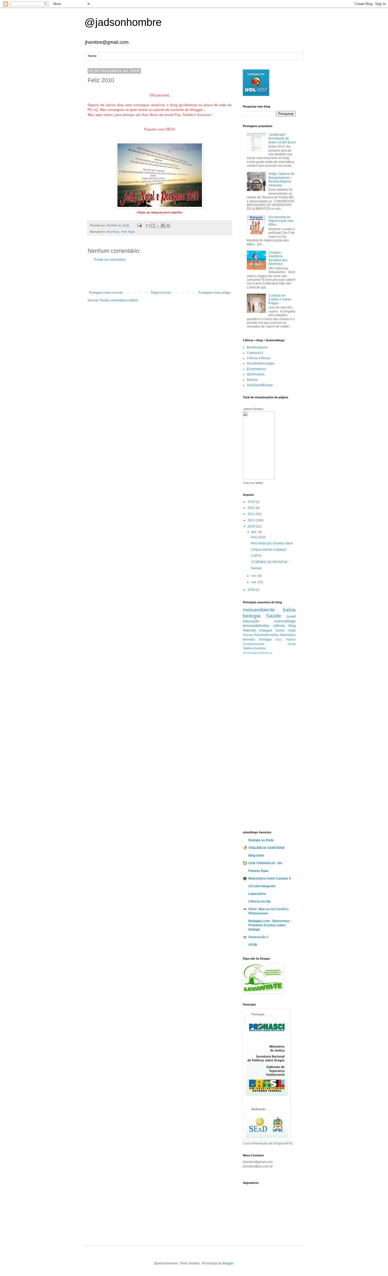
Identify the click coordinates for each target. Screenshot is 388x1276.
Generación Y (258, 937)
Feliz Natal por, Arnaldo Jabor (272, 543)
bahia (289, 610)
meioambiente (259, 610)
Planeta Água (258, 871)
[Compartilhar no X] (158, 225)
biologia (252, 616)
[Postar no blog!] (153, 225)
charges (265, 630)
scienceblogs (285, 621)
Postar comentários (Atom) (119, 300)
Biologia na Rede (261, 840)
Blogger (228, 1263)
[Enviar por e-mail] (148, 225)
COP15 (256, 556)
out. (254, 582)
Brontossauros (257, 347)
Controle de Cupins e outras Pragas (279, 299)
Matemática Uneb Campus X (269, 878)
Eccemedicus (256, 369)
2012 (252, 508)
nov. (254, 576)
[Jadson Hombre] (259, 478)
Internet (249, 630)
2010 (252, 520)
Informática (288, 635)
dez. (254, 532)
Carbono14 (255, 353)
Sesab (291, 644)
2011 (252, 514)
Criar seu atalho (253, 482)
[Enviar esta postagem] (139, 225)
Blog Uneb (256, 855)
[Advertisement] (159, 276)
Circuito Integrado (261, 886)
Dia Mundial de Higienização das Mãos (281, 221)
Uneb (292, 630)
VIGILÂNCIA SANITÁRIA (266, 848)
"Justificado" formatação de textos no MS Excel (282, 138)
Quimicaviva (255, 374)
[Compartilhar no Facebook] (163, 225)
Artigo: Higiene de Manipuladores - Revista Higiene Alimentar (281, 179)
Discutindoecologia (261, 363)
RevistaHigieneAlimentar (257, 652)
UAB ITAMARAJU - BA (265, 863)
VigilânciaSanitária (254, 648)
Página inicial (161, 293)
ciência (279, 625)
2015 (252, 502)
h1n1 (279, 639)
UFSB (252, 945)
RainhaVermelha (266, 635)
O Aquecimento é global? (269, 549)
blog (292, 625)
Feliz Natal (127, 231)
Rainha (252, 380)
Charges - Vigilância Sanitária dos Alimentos (277, 258)
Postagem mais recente (106, 293)
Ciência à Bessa (258, 358)
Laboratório (257, 894)
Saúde (273, 616)
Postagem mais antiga (214, 293)
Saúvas (256, 568)
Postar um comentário (110, 259)
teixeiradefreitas (256, 625)
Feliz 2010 (258, 537)
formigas (265, 639)
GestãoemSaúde (253, 644)
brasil (291, 616)
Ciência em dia (259, 901)
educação (251, 621)
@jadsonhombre (123, 22)
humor (280, 630)
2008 (252, 590)
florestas (249, 639)
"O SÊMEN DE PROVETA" (269, 562)
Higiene (291, 639)
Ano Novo (113, 231)
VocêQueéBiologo (260, 385)
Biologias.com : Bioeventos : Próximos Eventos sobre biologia (269, 925)
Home (92, 56)
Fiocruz (248, 635)
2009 (252, 526)
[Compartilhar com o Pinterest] (168, 225)
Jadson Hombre (253, 408)
